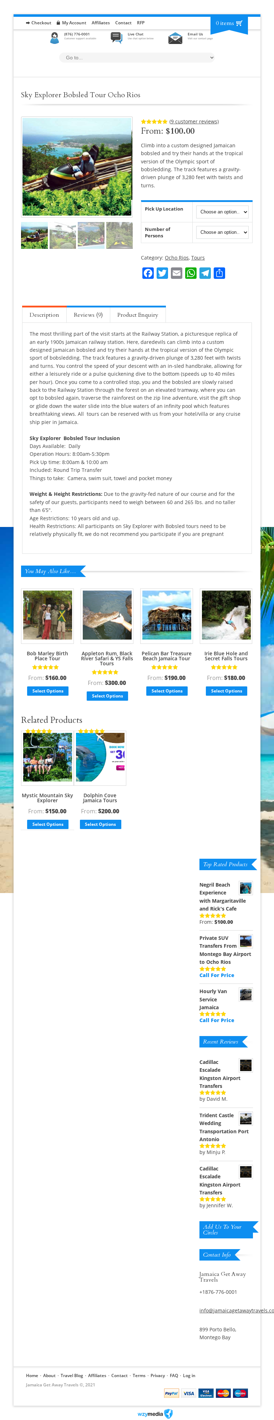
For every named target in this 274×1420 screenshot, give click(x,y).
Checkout (41, 23)
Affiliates (101, 23)
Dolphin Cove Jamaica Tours (100, 798)
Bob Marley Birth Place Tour (47, 656)
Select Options (48, 691)
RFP (140, 23)
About (49, 1375)
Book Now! (233, 260)
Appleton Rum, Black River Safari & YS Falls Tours (107, 658)
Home (32, 1375)
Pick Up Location (164, 209)
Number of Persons (157, 232)
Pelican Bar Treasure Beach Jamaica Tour (167, 656)
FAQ (174, 1375)
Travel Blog (72, 1375)
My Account (74, 23)
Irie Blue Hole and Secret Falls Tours (226, 656)
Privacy (158, 1375)
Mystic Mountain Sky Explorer (47, 798)
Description (44, 315)
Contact (123, 23)
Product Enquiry (137, 315)
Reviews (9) (88, 315)
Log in (189, 1375)
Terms (139, 1375)
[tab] (44, 314)
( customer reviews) (194, 121)
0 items (225, 23)
